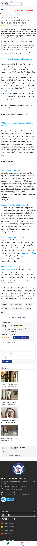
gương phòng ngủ (17, 308)
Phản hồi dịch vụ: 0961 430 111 (13, 489)
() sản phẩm (5, 15)
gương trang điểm (16, 304)
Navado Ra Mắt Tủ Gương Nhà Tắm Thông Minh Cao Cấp (9, 386)
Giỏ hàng (5, 13)
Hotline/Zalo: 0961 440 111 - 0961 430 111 (16, 486)
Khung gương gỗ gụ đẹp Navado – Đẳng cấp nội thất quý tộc (8, 404)
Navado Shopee (8, 523)
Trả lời (6, 331)
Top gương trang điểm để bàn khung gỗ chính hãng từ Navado (9, 422)
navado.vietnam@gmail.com (12, 492)
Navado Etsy (8, 533)
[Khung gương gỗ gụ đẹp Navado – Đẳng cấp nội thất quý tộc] (9, 394)
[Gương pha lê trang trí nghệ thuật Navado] (6, 3)
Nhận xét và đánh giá (8, 334)
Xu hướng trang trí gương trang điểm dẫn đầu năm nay (19, 45)
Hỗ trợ (5, 511)
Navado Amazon (9, 526)
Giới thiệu (6, 515)
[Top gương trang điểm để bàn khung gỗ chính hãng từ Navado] (9, 412)
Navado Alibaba (8, 530)
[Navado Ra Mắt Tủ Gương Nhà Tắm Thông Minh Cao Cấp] (9, 377)
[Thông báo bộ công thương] (7, 501)
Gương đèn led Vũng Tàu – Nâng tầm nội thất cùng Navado (9, 440)
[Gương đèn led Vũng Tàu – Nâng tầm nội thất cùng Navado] (9, 430)
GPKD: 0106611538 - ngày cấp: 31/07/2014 (16, 494)
